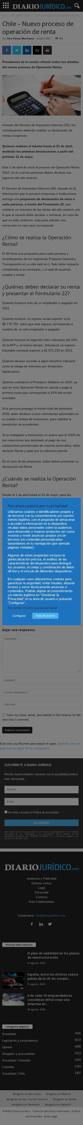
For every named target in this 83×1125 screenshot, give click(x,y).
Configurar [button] (18, 615)
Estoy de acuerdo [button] (45, 615)
